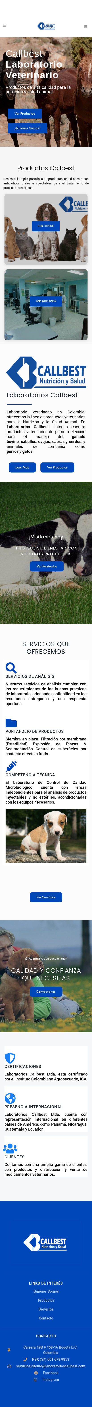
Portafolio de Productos (35, 731)
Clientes (14, 1157)
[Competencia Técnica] (11, 766)
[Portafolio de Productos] (11, 723)
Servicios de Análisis (30, 676)
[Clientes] (10, 1148)
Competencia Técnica (30, 774)
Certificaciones (22, 1066)
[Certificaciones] (10, 1058)
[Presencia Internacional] (10, 1098)
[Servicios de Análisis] (11, 668)
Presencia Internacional (33, 1106)
